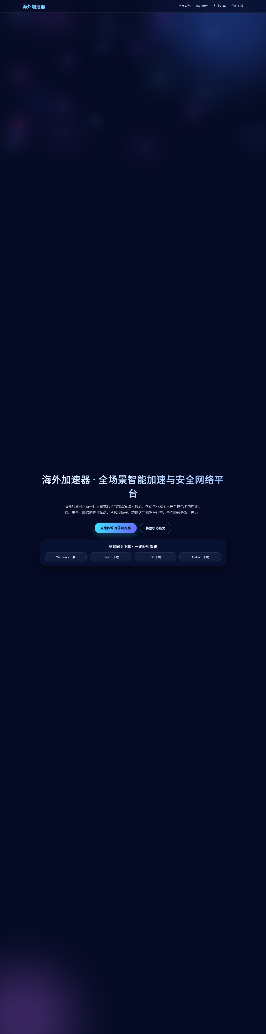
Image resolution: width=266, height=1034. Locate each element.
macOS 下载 (111, 557)
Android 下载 (200, 557)
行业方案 (220, 6)
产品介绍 (185, 6)
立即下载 (237, 6)
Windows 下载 (65, 557)
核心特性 (202, 6)
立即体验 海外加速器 (115, 528)
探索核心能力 (156, 528)
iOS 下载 (155, 557)
